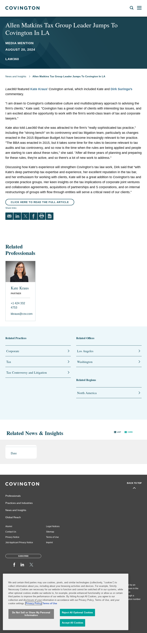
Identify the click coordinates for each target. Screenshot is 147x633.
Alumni (8, 526)
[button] (117, 432)
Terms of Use (52, 537)
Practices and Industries (19, 503)
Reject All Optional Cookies (77, 612)
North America (87, 393)
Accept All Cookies (72, 622)
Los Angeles (85, 351)
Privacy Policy (34, 603)
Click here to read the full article (40, 202)
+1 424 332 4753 (18, 305)
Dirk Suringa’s (121, 89)
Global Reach (13, 517)
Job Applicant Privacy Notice (19, 542)
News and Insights (15, 76)
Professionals (13, 495)
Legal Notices (53, 526)
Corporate (12, 351)
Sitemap (50, 532)
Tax (8, 362)
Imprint (49, 542)
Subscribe (23, 556)
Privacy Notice (12, 537)
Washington (85, 362)
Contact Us (10, 532)
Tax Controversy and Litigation (26, 372)
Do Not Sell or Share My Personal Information (31, 614)
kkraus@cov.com (20, 313)
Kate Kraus (38, 89)
